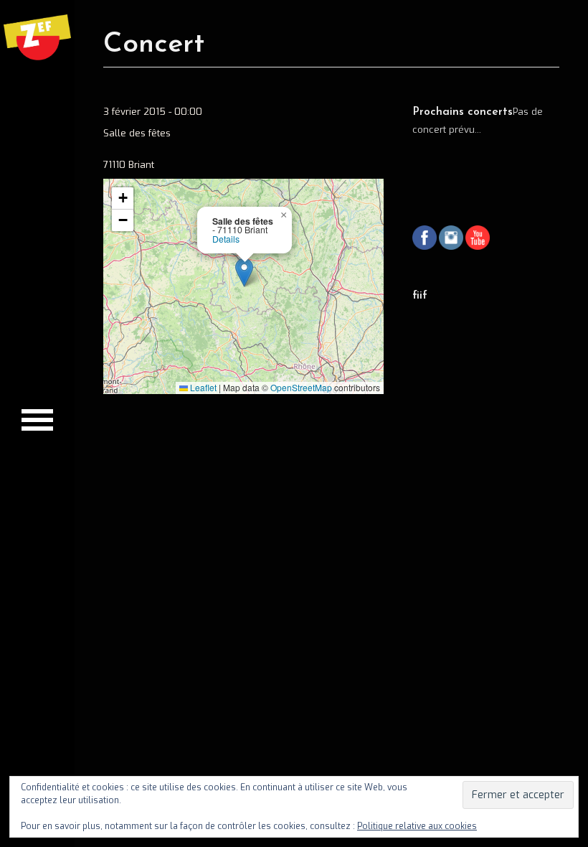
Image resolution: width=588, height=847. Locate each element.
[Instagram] (451, 239)
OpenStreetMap (301, 387)
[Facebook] (424, 239)
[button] (244, 272)
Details (226, 239)
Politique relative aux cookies (417, 826)
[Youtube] (477, 239)
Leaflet (202, 387)
